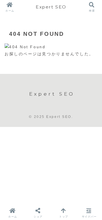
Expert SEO (51, 7)
